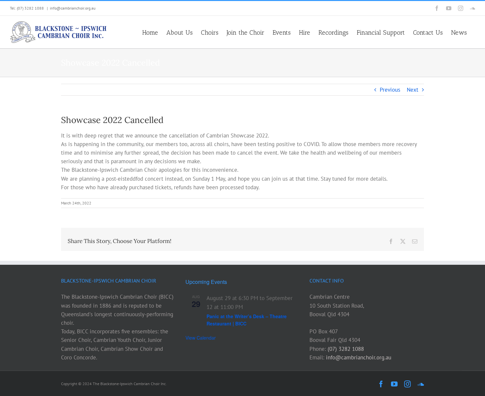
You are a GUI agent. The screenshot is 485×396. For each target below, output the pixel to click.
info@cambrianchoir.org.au (72, 8)
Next (412, 89)
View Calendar (200, 337)
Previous (390, 89)
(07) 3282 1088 (346, 348)
